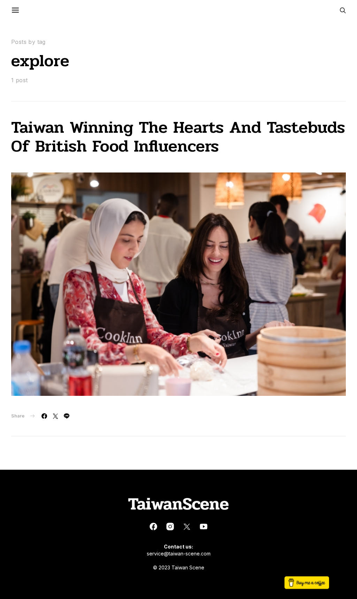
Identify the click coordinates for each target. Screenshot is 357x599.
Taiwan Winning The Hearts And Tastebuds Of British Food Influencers (178, 136)
